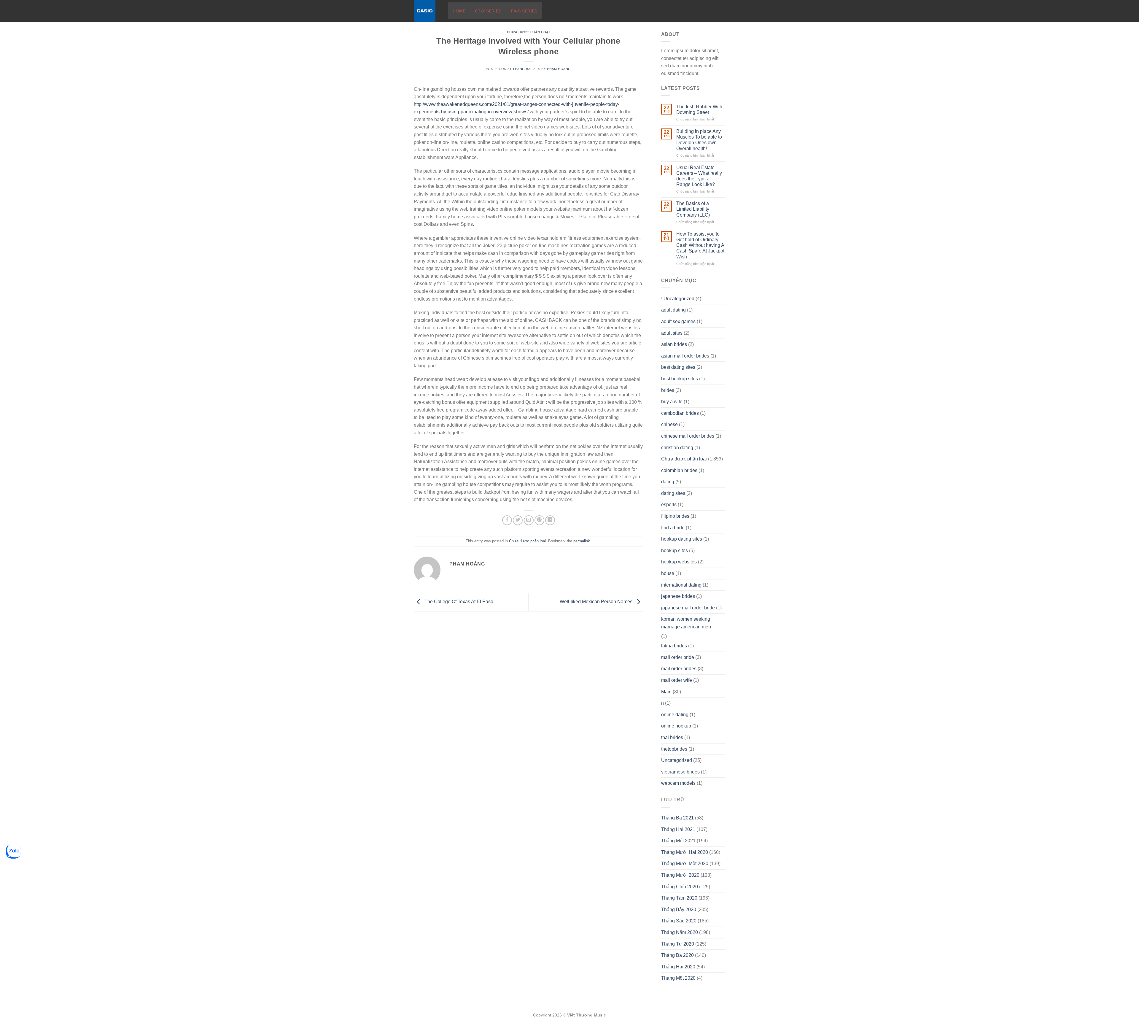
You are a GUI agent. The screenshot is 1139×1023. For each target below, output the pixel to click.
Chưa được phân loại (528, 32)
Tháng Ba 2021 (677, 817)
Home (459, 11)
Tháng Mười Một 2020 (684, 863)
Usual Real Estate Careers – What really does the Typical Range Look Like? (699, 176)
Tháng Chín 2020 (679, 886)
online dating (674, 714)
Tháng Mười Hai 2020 (684, 852)
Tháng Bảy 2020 (678, 909)
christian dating (677, 447)
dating (667, 481)
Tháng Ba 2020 (677, 955)
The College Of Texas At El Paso (458, 601)
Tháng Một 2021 (678, 840)
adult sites (672, 333)
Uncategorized (676, 760)
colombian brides (679, 470)
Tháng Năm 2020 (679, 932)
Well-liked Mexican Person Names (597, 601)
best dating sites (678, 367)
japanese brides (678, 596)
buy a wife (672, 401)
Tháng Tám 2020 (679, 897)
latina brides (674, 645)
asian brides (674, 344)
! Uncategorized (677, 298)
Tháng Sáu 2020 (678, 920)
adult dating (673, 309)
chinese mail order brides (687, 436)
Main (666, 691)
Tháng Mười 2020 (680, 875)
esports (669, 504)
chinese (669, 424)
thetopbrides (674, 749)
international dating (681, 584)
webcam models (678, 783)
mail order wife (676, 680)
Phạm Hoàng (559, 69)
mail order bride (677, 657)
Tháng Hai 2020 (678, 966)
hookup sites (674, 550)
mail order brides (678, 668)
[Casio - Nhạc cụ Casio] (426, 11)
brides (667, 390)
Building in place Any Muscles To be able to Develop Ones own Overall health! (699, 140)
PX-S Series (524, 11)
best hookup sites (679, 378)
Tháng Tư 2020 (677, 943)
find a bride (673, 527)
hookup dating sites (681, 538)
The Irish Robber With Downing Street (699, 109)
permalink (581, 541)
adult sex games (678, 321)
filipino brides (675, 516)
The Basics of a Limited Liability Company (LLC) (693, 209)
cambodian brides (680, 413)
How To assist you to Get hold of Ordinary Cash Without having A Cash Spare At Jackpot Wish (700, 245)
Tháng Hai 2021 (678, 829)
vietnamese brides (680, 771)
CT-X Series (488, 11)
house (667, 573)
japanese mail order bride (688, 607)
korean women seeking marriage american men (686, 623)
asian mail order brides (685, 355)
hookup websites (679, 561)
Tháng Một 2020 (678, 978)
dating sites (673, 493)
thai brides (672, 737)
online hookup (676, 725)
